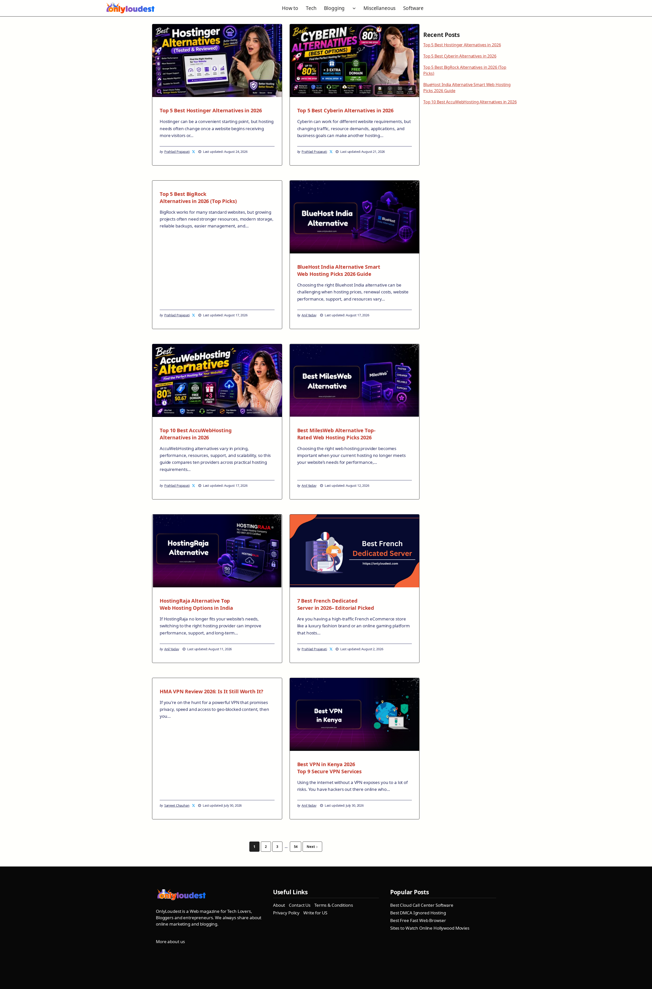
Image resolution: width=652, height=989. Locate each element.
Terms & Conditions (333, 905)
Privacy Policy (286, 913)
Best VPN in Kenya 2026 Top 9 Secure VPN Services (329, 768)
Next (311, 846)
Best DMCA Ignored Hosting (418, 913)
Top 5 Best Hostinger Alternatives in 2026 (211, 110)
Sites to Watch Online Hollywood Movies (429, 928)
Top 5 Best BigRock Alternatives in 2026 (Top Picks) (198, 198)
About (279, 905)
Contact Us (299, 905)
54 (295, 846)
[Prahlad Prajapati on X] (194, 151)
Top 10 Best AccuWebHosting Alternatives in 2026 (196, 434)
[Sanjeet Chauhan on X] (194, 805)
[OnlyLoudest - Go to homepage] (130, 8)
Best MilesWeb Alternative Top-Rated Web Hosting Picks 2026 (336, 434)
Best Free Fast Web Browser (418, 920)
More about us (170, 941)
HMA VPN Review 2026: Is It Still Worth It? (211, 691)
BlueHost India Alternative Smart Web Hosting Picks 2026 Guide (339, 270)
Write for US (315, 913)
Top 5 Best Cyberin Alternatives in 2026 (345, 110)
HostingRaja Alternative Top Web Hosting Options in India (196, 604)
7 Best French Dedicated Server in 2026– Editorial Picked (335, 604)
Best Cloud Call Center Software (421, 905)
